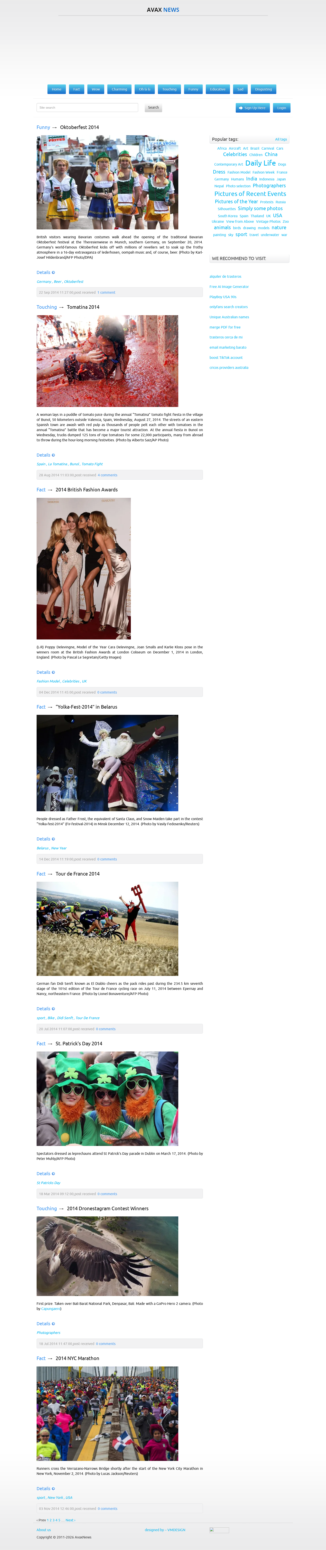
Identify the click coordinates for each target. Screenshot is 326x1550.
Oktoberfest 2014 (79, 127)
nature (279, 227)
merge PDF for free (225, 327)
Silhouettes (227, 209)
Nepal (219, 186)
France (282, 172)
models (263, 228)
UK (84, 681)
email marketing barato (228, 347)
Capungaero (50, 1309)
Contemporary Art (228, 164)
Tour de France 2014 (78, 874)
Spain (41, 464)
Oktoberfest (73, 281)
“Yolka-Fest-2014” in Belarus (86, 707)
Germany (44, 281)
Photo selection (238, 186)
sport (41, 1018)
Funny (43, 127)
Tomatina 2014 (83, 307)
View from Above (240, 221)
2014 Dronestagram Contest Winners (108, 1208)
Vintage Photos (268, 221)
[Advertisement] (163, 49)
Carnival (267, 148)
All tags (281, 139)
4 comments (107, 475)
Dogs (282, 164)
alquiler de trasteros (225, 276)
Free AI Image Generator (229, 287)
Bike (50, 1018)
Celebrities (70, 681)
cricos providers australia (229, 367)
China (271, 154)
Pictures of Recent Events (250, 193)
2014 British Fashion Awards (87, 490)
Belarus (42, 848)
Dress (219, 172)
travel (254, 235)
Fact (41, 490)
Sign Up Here (255, 108)
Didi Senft (65, 1018)
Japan (281, 179)
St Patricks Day (48, 1183)
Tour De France (87, 1018)
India (251, 179)
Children (256, 155)
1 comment (106, 292)
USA (68, 1497)
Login (281, 108)
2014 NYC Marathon (77, 1358)
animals (222, 227)
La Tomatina (57, 464)
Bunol (74, 464)
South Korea (228, 216)
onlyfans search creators (229, 307)
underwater (270, 235)
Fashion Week (264, 172)
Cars (279, 148)
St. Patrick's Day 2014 (79, 1043)
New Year (58, 848)
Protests (266, 202)
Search (153, 107)
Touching (47, 307)
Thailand (257, 216)
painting (219, 235)
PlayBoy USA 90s (223, 297)
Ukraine (218, 221)
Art (245, 148)
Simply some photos (260, 208)
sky (230, 235)
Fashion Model (48, 681)
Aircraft (235, 148)
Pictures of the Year (236, 201)
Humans (237, 179)
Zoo (286, 221)
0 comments (107, 692)
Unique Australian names (229, 317)
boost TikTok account (226, 358)
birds (237, 228)
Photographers (48, 1333)
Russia (281, 202)
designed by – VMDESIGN (165, 1530)
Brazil (254, 148)
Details (43, 272)
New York (55, 1497)
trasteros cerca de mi (226, 337)
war (284, 235)
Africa (222, 148)
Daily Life (260, 163)
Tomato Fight (91, 464)
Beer (57, 281)
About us (44, 1530)
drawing (249, 228)
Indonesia (266, 179)
